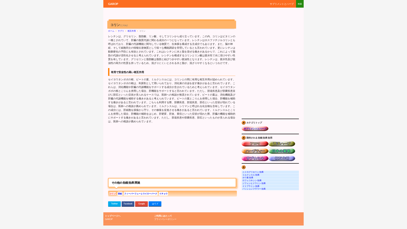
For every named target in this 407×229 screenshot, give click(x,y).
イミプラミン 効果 (250, 186)
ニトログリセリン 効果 (253, 172)
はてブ (155, 203)
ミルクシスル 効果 (250, 174)
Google (141, 203)
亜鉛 (120, 193)
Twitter (114, 203)
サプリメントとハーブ (282, 3)
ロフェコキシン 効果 (252, 180)
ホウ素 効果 (247, 177)
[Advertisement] (135, 150)
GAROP (113, 4)
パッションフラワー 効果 (254, 188)
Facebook (128, 203)
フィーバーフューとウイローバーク (140, 193)
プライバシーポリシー (165, 219)
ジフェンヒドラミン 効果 (254, 183)
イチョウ (163, 193)
